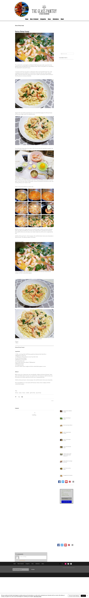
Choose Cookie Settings (74, 595)
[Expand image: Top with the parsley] (34, 221)
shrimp (16, 392)
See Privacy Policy (37, 596)
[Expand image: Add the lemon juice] (47, 208)
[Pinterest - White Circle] (71, 562)
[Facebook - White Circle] (68, 562)
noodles (27, 392)
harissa (23, 392)
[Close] (87, 596)
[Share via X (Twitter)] (19, 396)
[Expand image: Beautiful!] (47, 221)
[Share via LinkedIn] (22, 396)
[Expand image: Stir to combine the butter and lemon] (21, 221)
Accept (83, 595)
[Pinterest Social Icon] (70, 480)
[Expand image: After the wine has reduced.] (47, 195)
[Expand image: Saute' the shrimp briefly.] (21, 208)
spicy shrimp (38, 392)
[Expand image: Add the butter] (34, 208)
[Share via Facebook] (15, 396)
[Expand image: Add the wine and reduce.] (34, 195)
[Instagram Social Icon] (73, 480)
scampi (20, 392)
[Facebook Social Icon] (59, 480)
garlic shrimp (32, 392)
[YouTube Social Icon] (66, 480)
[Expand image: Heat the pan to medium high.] (21, 195)
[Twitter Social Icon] (63, 480)
